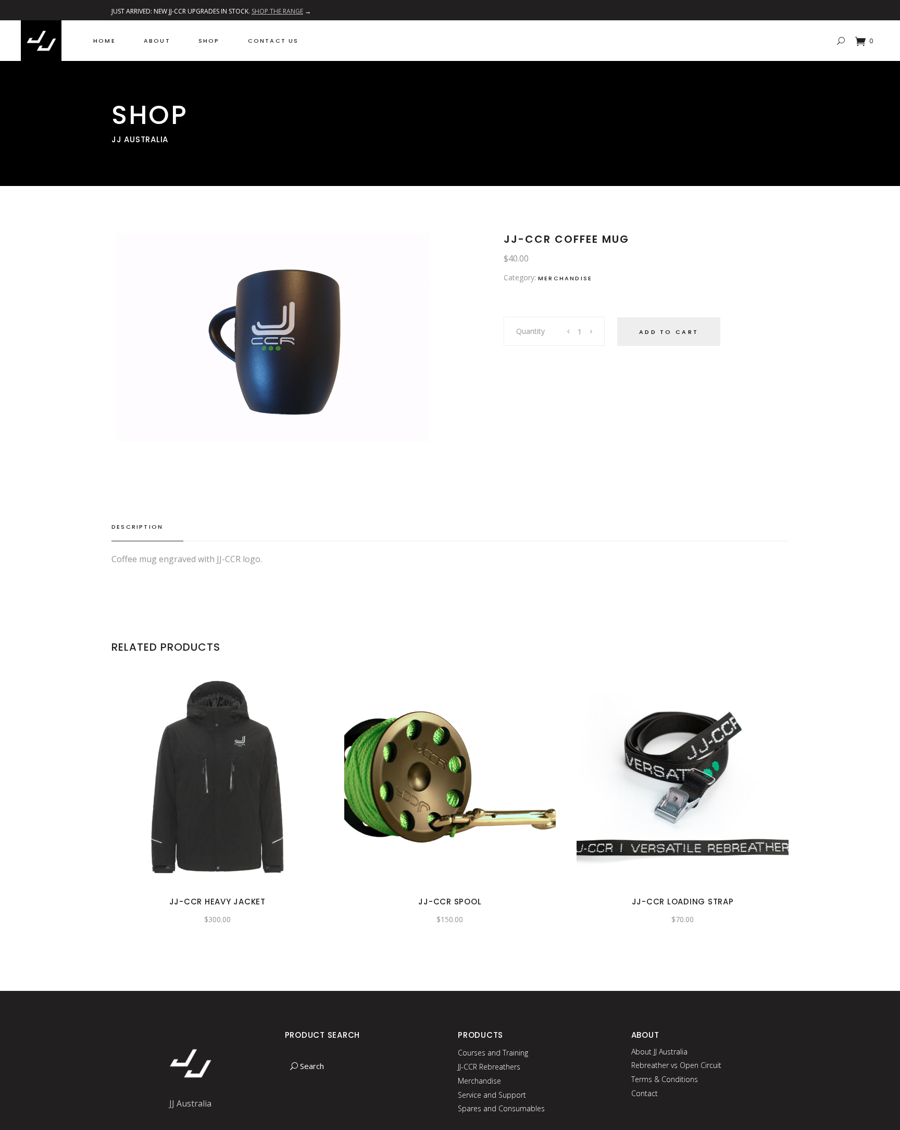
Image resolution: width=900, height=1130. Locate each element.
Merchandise (565, 278)
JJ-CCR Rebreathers (489, 1067)
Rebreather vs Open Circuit (676, 1065)
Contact (644, 1093)
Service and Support (492, 1095)
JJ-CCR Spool (449, 901)
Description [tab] (137, 527)
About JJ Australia (659, 1052)
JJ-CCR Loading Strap (683, 901)
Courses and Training (493, 1053)
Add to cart (668, 332)
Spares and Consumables (501, 1108)
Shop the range (277, 11)
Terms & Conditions (664, 1079)
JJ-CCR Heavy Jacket (217, 901)
